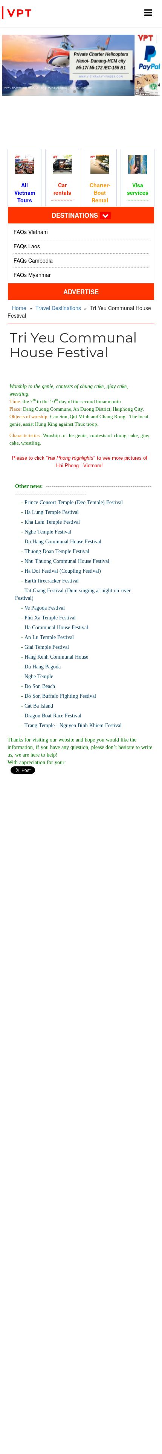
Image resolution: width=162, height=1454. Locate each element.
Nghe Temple (38, 676)
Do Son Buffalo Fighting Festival (60, 696)
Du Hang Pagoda (42, 667)
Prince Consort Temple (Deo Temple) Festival (73, 502)
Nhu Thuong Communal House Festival (66, 561)
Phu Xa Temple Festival (50, 618)
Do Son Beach (39, 686)
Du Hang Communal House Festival (62, 541)
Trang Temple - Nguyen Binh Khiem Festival (73, 725)
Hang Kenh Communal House (56, 657)
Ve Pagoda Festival (44, 608)
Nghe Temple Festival (47, 532)
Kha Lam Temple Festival (52, 522)
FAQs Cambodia (33, 260)
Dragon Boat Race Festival (52, 716)
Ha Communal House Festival (56, 627)
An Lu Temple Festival (49, 637)
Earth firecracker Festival (51, 581)
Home (19, 308)
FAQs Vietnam (31, 231)
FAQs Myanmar (32, 274)
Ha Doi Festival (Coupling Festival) (62, 571)
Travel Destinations (58, 308)
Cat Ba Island (38, 706)
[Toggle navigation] (105, 215)
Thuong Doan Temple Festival (56, 551)
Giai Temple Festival (46, 647)
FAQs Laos (27, 246)
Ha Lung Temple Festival (51, 512)
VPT (20, 12)
